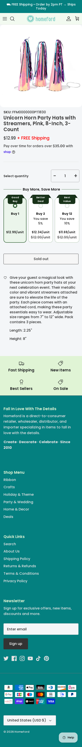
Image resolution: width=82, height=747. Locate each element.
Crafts (9, 487)
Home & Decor (16, 509)
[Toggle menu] (5, 19)
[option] (41, 66)
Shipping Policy (16, 558)
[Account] (67, 19)
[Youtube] (30, 658)
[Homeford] (41, 18)
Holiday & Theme (18, 494)
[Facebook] (14, 658)
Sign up (15, 643)
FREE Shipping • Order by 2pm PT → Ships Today (44, 6)
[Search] (14, 19)
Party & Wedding (18, 502)
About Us (11, 551)
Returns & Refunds (19, 566)
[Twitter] (6, 658)
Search (9, 544)
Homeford (21, 732)
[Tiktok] (38, 658)
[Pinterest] (46, 658)
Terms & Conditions (21, 573)
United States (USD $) (26, 720)
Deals (8, 516)
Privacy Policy (15, 581)
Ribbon (9, 479)
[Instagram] (22, 658)
